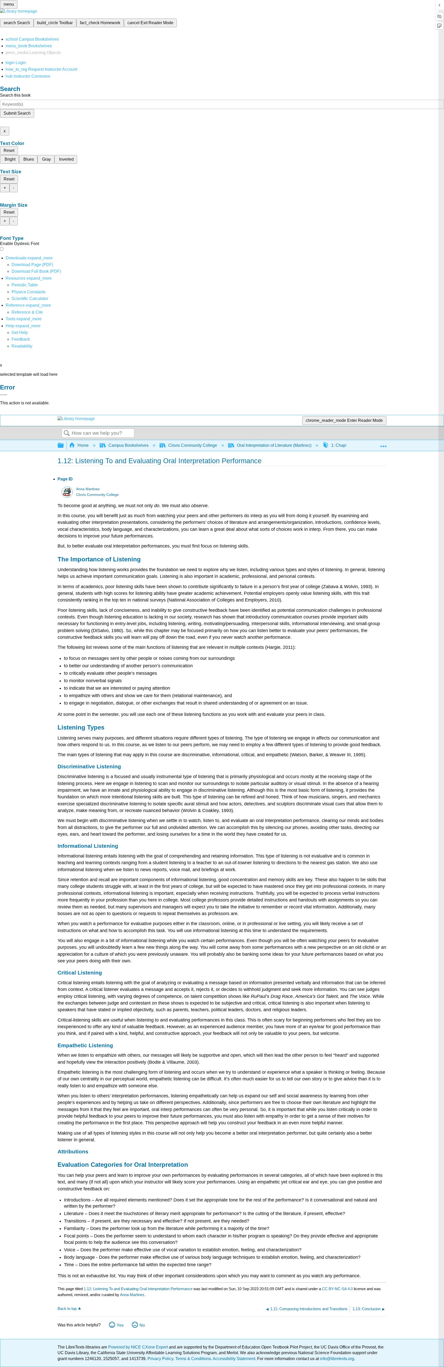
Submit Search (17, 113)
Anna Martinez (88, 489)
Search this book (15, 95)
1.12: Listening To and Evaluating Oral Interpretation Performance (138, 1289)
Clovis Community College (192, 445)
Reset (9, 150)
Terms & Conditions (193, 1358)
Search (67, 433)
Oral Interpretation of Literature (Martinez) (274, 445)
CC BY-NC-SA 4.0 (337, 1289)
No (142, 1325)
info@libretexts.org (336, 1358)
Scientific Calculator (30, 298)
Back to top (67, 1308)
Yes (120, 1325)
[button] (21, 339)
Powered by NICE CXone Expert (138, 1347)
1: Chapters (341, 445)
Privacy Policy (160, 1358)
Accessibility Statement (234, 1358)
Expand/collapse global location (383, 444)
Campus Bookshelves (128, 445)
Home (83, 445)
